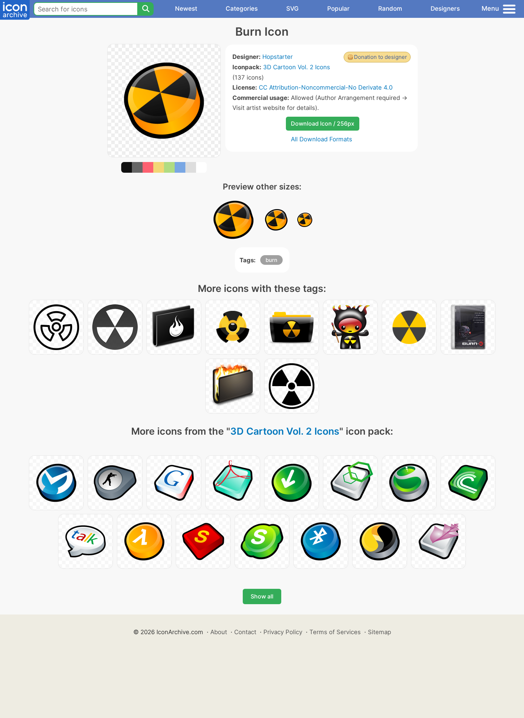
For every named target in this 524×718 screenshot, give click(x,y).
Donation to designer (380, 57)
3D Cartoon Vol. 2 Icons (296, 67)
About (218, 632)
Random (390, 8)
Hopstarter (277, 56)
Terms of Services (335, 632)
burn (271, 260)
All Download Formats (321, 139)
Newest (186, 8)
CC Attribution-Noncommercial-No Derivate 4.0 (325, 87)
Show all (262, 596)
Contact (245, 632)
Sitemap (379, 632)
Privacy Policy (282, 632)
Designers (445, 8)
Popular (338, 8)
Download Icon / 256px (322, 123)
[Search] (145, 9)
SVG (292, 8)
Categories (242, 8)
